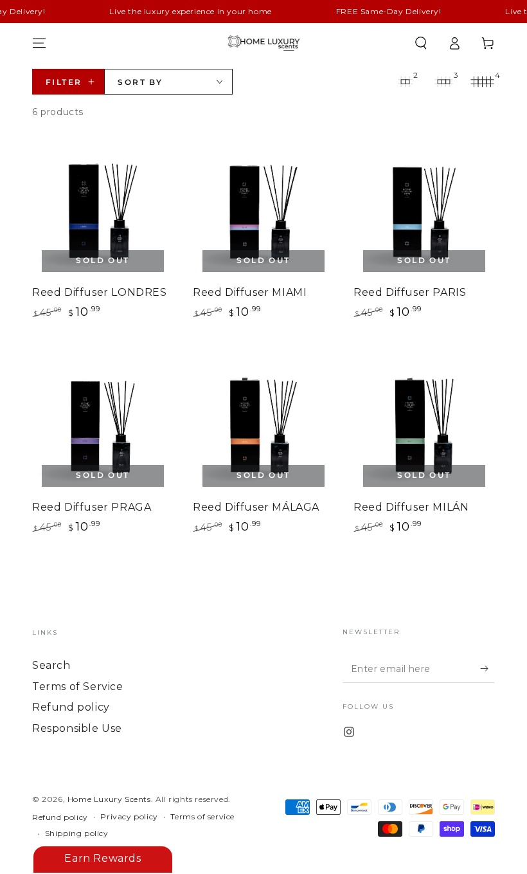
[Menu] (39, 43)
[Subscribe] (487, 668)
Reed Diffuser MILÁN (411, 507)
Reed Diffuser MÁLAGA (256, 507)
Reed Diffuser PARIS (409, 292)
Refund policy (71, 707)
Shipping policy (77, 833)
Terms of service (202, 816)
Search (51, 665)
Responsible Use (77, 728)
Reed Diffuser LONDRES (99, 292)
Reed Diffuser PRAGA (91, 507)
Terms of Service (77, 686)
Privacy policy (128, 816)
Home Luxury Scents (109, 799)
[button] (421, 43)
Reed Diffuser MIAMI (250, 292)
